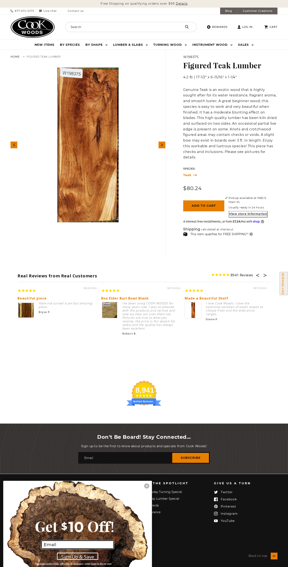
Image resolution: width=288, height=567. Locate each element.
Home (15, 56)
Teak (187, 175)
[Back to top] (274, 556)
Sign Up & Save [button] (77, 557)
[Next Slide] (162, 145)
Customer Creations (257, 11)
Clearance (153, 512)
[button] (96, 45)
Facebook (229, 499)
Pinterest (228, 506)
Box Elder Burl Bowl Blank (125, 298)
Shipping (191, 229)
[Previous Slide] (14, 145)
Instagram (229, 514)
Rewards (219, 26)
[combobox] (118, 27)
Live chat (50, 11)
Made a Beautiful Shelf (206, 298)
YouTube (228, 521)
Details (182, 3)
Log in (247, 27)
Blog (228, 11)
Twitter (227, 492)
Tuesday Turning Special (164, 491)
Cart (273, 27)
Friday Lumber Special (162, 498)
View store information (248, 214)
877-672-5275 (24, 11)
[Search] (186, 26)
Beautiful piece (32, 298)
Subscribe (191, 458)
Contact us (76, 11)
